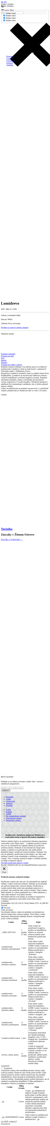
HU (5, 2)
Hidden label (11, 13)
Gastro (9, 59)
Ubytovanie (10, 61)
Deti (2, 358)
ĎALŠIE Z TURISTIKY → (12, 540)
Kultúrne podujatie (8, 354)
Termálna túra (7, 736)
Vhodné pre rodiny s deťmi (11, 365)
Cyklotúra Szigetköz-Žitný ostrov (14, 931)
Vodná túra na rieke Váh (11, 629)
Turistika (9, 65)
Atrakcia (9, 63)
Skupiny (4, 363)
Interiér (3, 360)
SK (2, 2)
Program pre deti (7, 356)
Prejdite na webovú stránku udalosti (14, 328)
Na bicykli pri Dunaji (9, 834)
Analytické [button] (5, 1066)
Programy (10, 56)
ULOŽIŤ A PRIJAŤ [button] (9, 1122)
